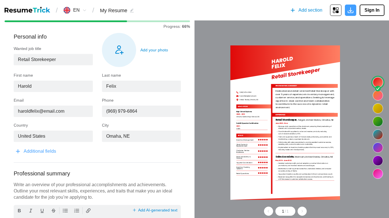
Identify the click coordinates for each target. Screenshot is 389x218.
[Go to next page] (302, 211)
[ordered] (76, 210)
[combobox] (76, 10)
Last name (111, 75)
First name (23, 75)
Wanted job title (27, 48)
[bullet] (65, 210)
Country (21, 125)
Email (19, 100)
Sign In (372, 10)
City (105, 125)
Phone (108, 100)
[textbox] (53, 59)
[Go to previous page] (268, 211)
